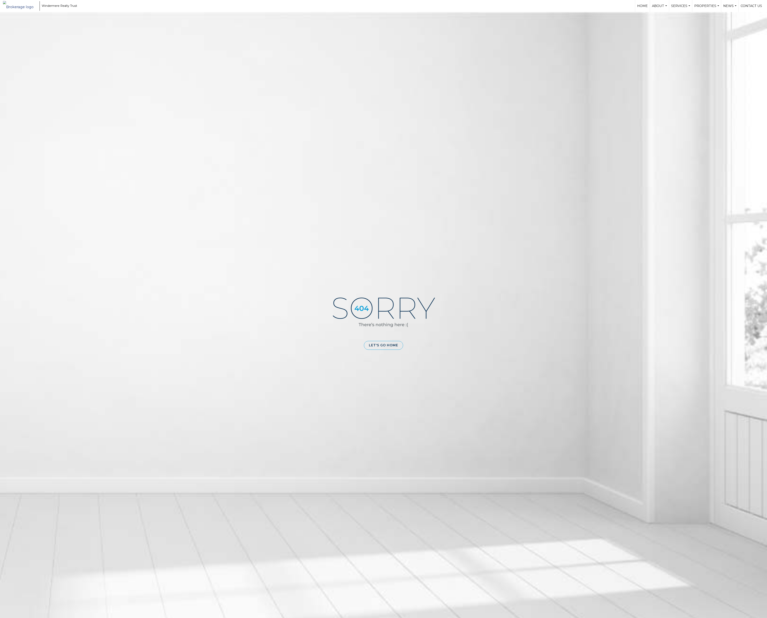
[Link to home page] (20, 6)
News (730, 8)
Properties (707, 8)
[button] (383, 345)
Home (642, 6)
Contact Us (751, 6)
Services (681, 8)
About (660, 8)
